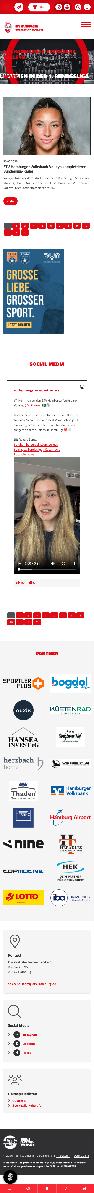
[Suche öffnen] (78, 7)
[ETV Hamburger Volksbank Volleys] (23, 27)
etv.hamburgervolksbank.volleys (36, 390)
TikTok (26, 1052)
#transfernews (24, 454)
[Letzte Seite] (25, 232)
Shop (42, 7)
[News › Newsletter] (19, 7)
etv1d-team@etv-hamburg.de (34, 983)
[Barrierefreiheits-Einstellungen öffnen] (58, 7)
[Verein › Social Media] (66, 1188)
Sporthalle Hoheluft (26, 1105)
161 (23, 582)
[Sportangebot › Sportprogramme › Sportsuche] (9, 1188)
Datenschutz (81, 1156)
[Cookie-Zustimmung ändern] (10, 1177)
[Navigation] (84, 24)
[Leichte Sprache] (67, 7)
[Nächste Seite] (16, 232)
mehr (10, 201)
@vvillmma (32, 405)
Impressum (63, 1156)
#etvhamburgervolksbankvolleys (36, 444)
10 (85, 226)
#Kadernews (51, 449)
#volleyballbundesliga (28, 449)
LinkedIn (28, 1043)
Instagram (29, 1034)
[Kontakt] (47, 1188)
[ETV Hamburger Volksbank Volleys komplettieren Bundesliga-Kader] (47, 126)
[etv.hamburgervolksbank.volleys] (82, 387)
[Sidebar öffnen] (87, 7)
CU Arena (19, 1100)
